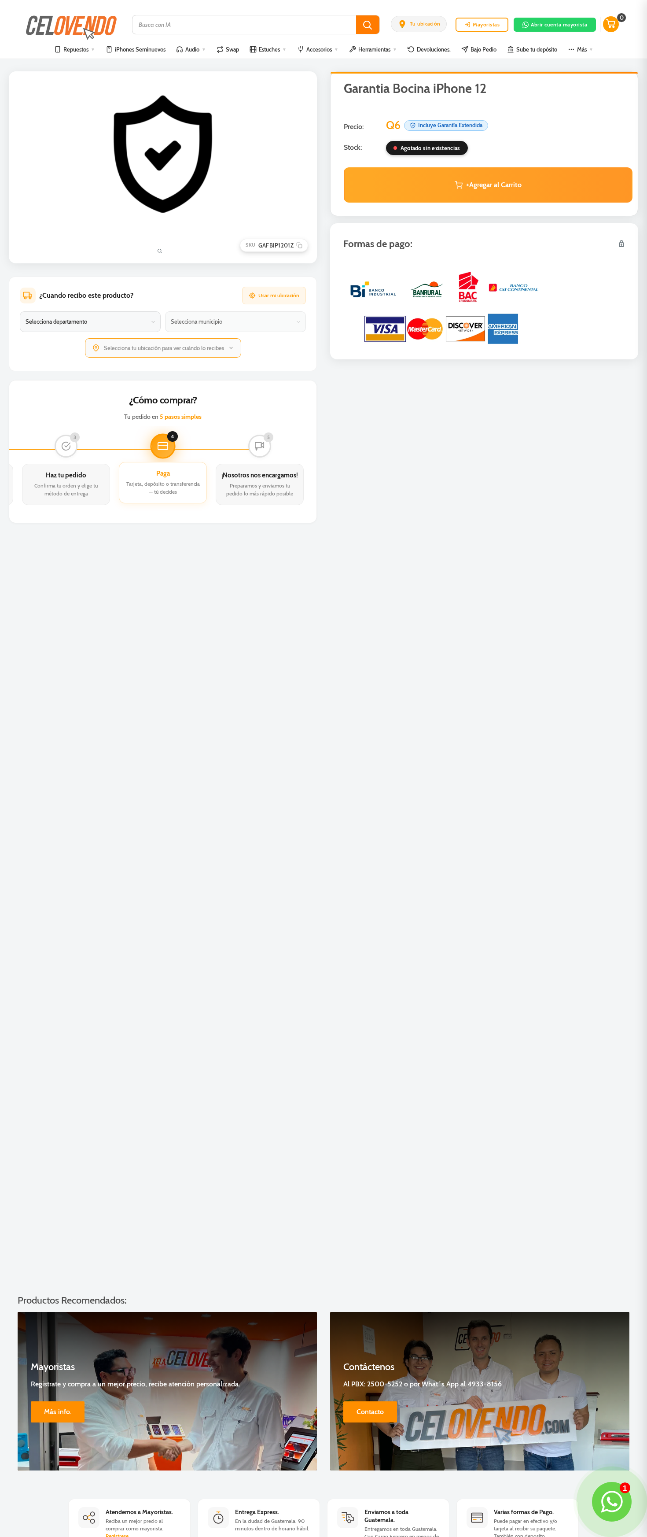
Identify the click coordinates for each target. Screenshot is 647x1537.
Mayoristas (486, 24)
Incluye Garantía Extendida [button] (450, 125)
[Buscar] (367, 24)
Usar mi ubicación (278, 295)
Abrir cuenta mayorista (559, 24)
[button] (419, 24)
